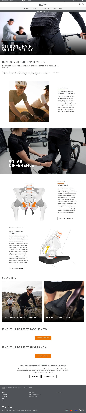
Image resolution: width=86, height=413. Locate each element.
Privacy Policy (35, 410)
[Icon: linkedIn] (5, 407)
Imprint (22, 410)
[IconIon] (11, 1)
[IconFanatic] (17, 1)
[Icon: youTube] (3, 407)
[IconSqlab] (24, 1)
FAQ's (3, 398)
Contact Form (4, 394)
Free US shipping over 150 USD (35, 394)
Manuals (3, 400)
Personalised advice (33, 396)
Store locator (69, 0)
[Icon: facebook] (8, 407)
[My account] (79, 0)
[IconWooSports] (29, 1)
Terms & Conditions (28, 410)
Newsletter (59, 393)
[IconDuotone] (5, 1)
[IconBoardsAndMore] (3, 388)
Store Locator (4, 396)
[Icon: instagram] (11, 407)
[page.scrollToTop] (84, 409)
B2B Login (63, 0)
